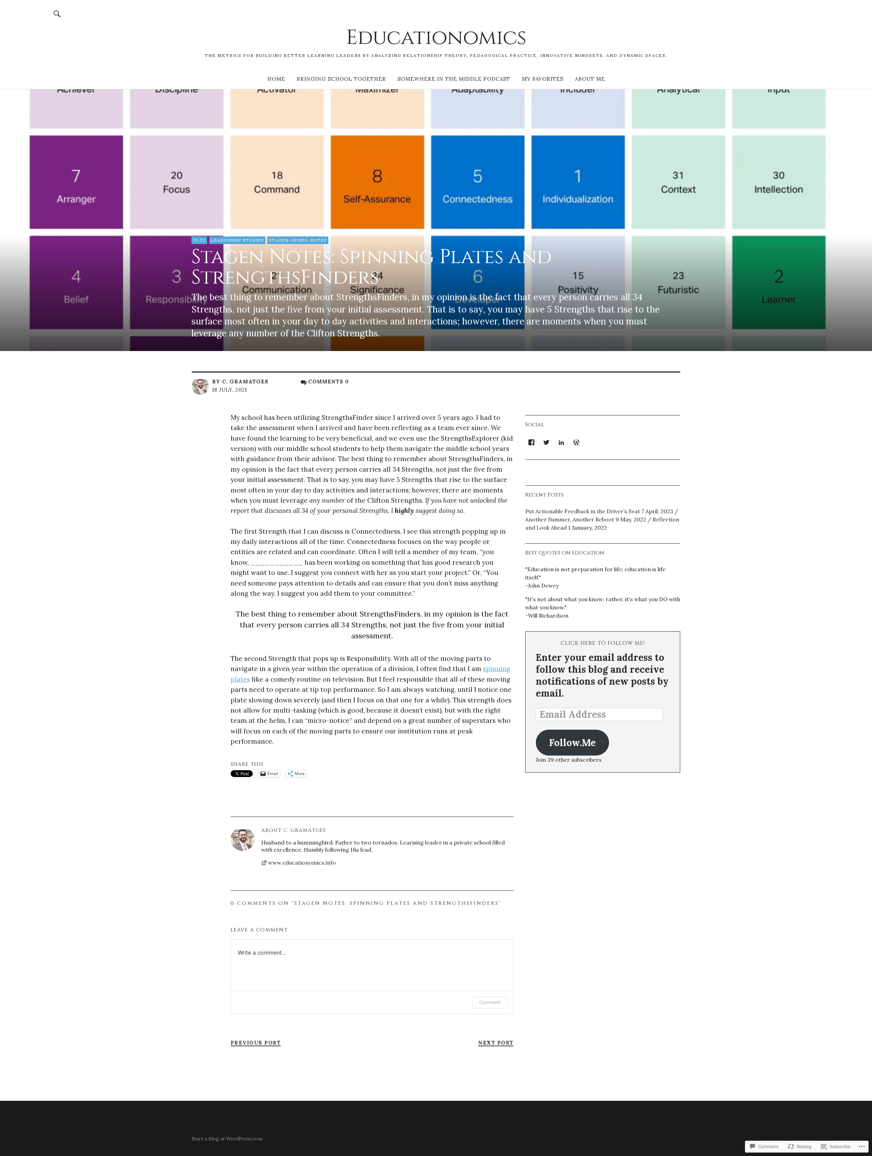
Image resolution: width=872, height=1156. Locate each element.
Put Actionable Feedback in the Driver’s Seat (582, 511)
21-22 (199, 240)
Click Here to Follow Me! (603, 643)
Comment (490, 1002)
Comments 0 (328, 381)
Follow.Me (572, 742)
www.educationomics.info (302, 862)
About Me (590, 79)
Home (276, 79)
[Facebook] (531, 442)
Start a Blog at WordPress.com (227, 1139)
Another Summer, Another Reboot (569, 519)
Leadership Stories (237, 240)
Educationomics (436, 37)
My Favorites (542, 79)
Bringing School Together (341, 79)
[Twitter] (546, 442)
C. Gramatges (245, 381)
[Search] (57, 13)
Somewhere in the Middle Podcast (454, 79)
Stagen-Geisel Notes (298, 240)
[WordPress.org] (576, 442)
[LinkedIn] (561, 442)
